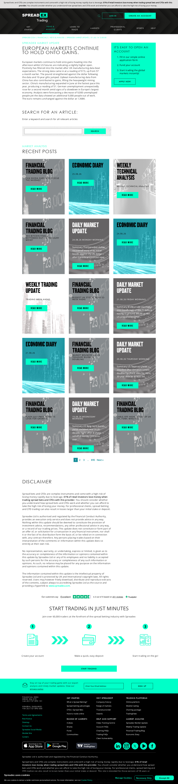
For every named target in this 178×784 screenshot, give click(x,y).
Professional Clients (118, 28)
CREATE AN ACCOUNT (140, 16)
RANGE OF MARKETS (77, 719)
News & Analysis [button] (50, 27)
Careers (25, 737)
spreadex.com (28, 38)
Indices (70, 723)
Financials (43, 38)
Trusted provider (103, 709)
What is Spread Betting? (77, 702)
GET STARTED (73, 698)
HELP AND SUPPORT (106, 719)
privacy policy (36, 689)
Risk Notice (27, 718)
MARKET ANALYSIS (135, 719)
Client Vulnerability (104, 738)
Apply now (125, 81)
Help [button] (153, 28)
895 (93, 459)
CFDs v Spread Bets (75, 709)
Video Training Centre (105, 723)
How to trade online (75, 713)
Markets (94, 28)
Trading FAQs (102, 734)
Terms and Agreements (32, 715)
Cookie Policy (86, 780)
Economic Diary (132, 734)
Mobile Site (27, 733)
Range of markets (103, 706)
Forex (69, 730)
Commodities (72, 734)
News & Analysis (57, 38)
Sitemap (25, 722)
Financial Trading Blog (135, 730)
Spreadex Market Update (78, 38)
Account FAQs (102, 726)
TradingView (131, 713)
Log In (113, 16)
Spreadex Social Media (31, 729)
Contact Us (27, 726)
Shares (70, 726)
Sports (140, 28)
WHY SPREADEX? (104, 698)
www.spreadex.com (59, 585)
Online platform (133, 702)
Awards (99, 713)
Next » (100, 459)
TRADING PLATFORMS (136, 698)
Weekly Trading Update (136, 726)
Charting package (133, 709)
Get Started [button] (28, 28)
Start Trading (89, 669)
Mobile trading (132, 706)
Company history (103, 702)
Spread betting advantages (78, 706)
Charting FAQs (102, 730)
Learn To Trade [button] (75, 28)
